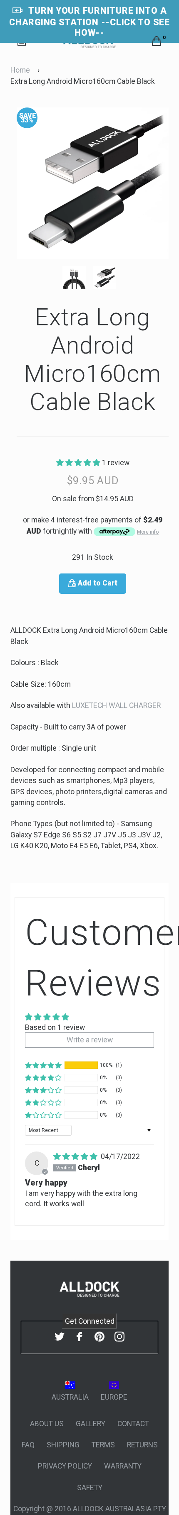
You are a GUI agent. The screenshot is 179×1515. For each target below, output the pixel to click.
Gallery (90, 1424)
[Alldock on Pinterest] (99, 1337)
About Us (47, 1424)
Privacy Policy (65, 1466)
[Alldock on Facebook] (80, 1337)
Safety (89, 1487)
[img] (76, 1156)
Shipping (63, 1445)
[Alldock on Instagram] (119, 1337)
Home (20, 70)
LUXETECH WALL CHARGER (116, 705)
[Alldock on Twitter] (60, 1337)
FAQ (28, 1445)
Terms (103, 1445)
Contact (133, 1424)
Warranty (123, 1466)
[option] (93, 183)
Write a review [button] (90, 1040)
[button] (79, 463)
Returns (142, 1445)
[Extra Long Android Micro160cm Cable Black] (77, 277)
